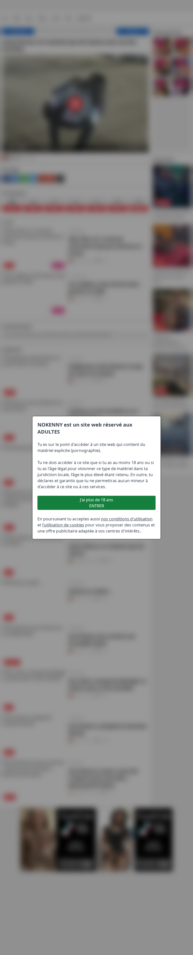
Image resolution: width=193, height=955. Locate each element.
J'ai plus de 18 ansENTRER (96, 503)
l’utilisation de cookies (63, 525)
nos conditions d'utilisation (127, 519)
